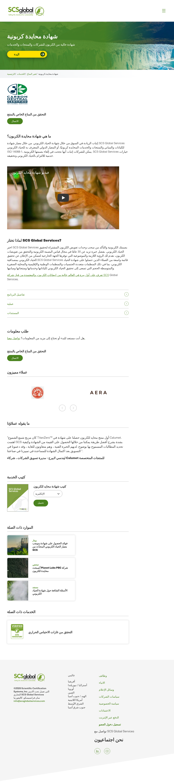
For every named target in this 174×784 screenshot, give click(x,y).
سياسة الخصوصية (109, 703)
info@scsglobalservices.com (29, 700)
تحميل (41, 502)
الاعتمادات (104, 710)
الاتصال (15, 121)
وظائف (103, 675)
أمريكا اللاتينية (75, 699)
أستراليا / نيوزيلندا (77, 685)
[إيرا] (37, 393)
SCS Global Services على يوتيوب (107, 751)
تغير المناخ (31, 73)
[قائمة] (163, 11)
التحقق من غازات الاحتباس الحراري (50, 632)
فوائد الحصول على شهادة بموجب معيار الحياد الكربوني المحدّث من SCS (49, 546)
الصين (71, 692)
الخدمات (21, 73)
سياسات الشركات (109, 696)
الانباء (102, 682)
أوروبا (71, 688)
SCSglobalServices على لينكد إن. (97, 751)
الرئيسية (11, 73)
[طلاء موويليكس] (98, 392)
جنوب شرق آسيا (76, 707)
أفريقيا (71, 681)
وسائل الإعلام (106, 689)
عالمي (71, 675)
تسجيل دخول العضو (110, 724)
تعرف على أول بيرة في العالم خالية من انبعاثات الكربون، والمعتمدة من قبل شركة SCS (58, 275)
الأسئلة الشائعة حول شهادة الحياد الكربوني (49, 592)
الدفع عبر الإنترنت (109, 717)
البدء (16, 54)
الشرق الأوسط (76, 703)
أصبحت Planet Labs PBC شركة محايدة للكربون (50, 569)
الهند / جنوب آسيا (77, 696)
